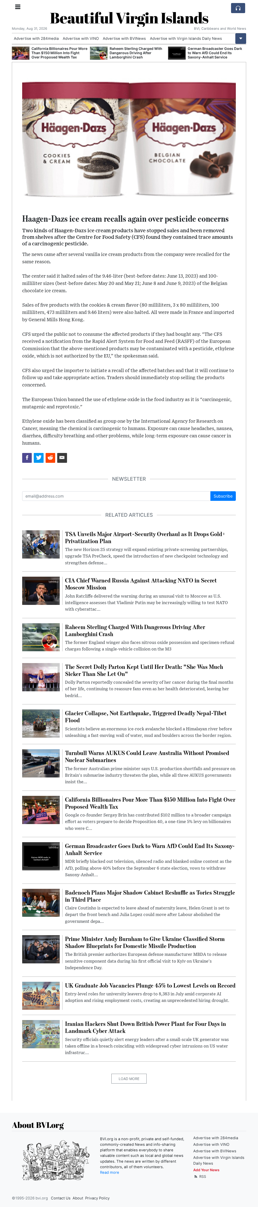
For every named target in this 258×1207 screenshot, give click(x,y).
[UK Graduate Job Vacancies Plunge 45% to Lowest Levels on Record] (41, 995)
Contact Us (61, 1198)
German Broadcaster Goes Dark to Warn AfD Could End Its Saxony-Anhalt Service (137, 52)
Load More (129, 1078)
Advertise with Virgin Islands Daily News (186, 38)
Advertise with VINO (81, 38)
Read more (109, 1172)
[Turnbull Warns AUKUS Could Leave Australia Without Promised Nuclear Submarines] (41, 763)
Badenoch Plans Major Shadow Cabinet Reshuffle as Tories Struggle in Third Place (214, 52)
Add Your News (206, 1170)
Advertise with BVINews (124, 38)
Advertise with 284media (36, 38)
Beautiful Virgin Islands (129, 18)
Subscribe (223, 496)
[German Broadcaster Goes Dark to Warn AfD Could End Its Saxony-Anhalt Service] (99, 53)
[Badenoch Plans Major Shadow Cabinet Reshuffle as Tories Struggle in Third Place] (177, 53)
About (78, 1198)
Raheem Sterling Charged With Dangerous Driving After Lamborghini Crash (57, 52)
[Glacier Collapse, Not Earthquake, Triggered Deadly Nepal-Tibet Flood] (41, 723)
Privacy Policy (97, 1198)
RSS (202, 1176)
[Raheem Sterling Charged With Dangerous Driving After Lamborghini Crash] (20, 53)
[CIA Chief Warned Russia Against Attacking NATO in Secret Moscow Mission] (41, 590)
